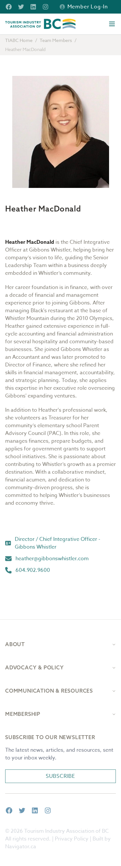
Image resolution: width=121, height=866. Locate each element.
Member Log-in (87, 7)
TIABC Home (19, 40)
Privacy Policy (71, 839)
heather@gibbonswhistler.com (52, 558)
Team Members (56, 40)
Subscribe (60, 776)
